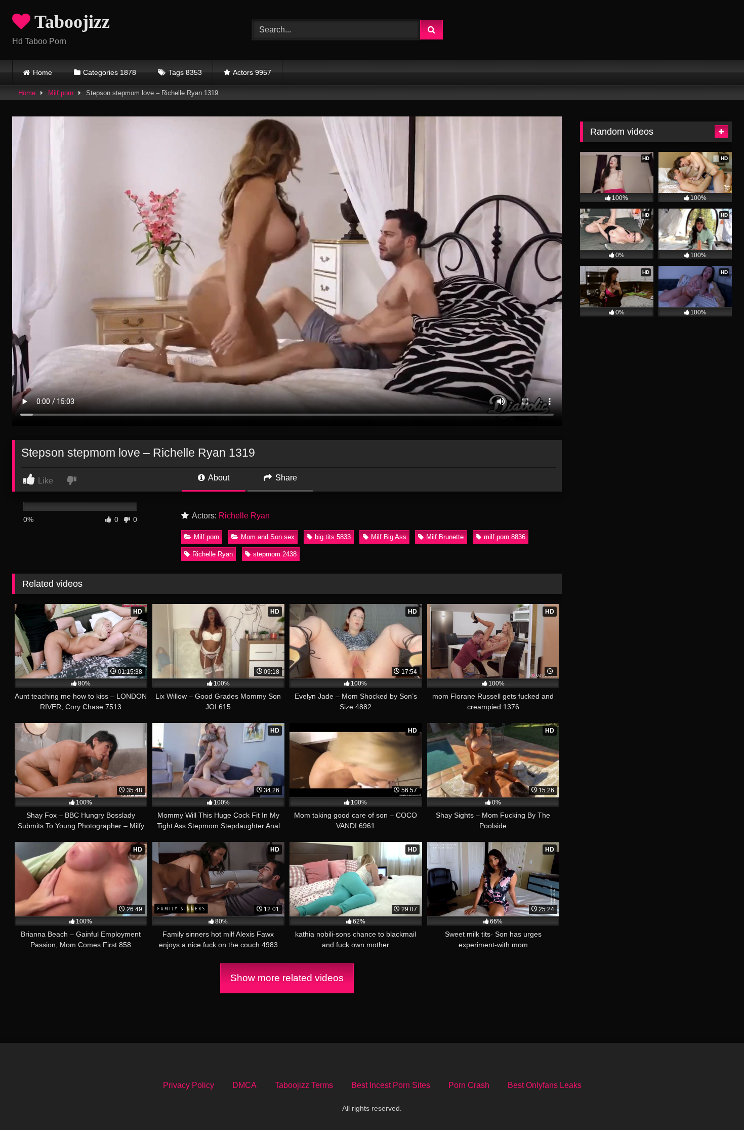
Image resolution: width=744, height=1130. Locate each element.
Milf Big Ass (388, 537)
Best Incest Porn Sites (390, 1085)
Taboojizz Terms (304, 1085)
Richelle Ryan (244, 515)
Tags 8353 (185, 72)
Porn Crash (468, 1085)
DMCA (244, 1085)
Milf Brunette (445, 537)
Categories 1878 (109, 72)
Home (42, 72)
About (217, 477)
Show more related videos (287, 978)
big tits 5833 (333, 537)
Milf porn (60, 93)
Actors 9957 (252, 72)
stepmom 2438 (275, 554)
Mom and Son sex (268, 537)
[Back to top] (712, 1100)
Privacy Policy (188, 1085)
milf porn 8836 (504, 537)
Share (285, 477)
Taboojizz (70, 22)
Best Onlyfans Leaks (545, 1085)
